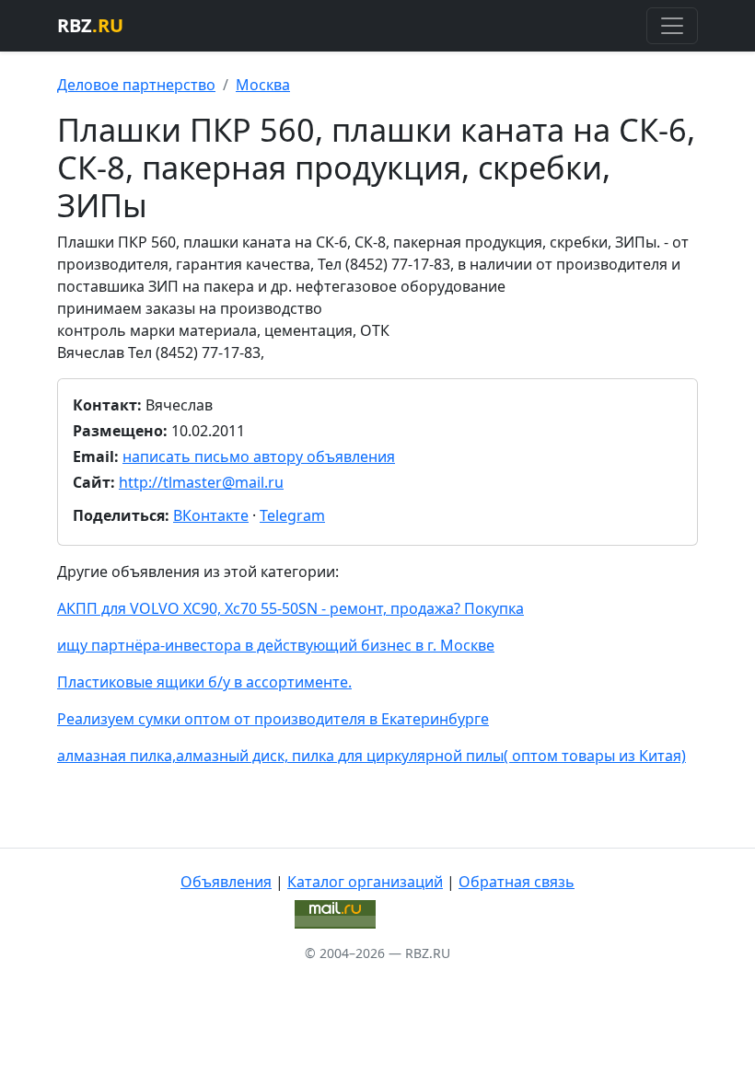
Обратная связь (517, 882)
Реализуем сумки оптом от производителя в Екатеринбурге (273, 719)
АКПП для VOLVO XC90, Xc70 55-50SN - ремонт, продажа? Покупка (290, 608)
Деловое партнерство (136, 85)
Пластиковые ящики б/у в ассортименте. (204, 682)
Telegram (292, 515)
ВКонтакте (211, 515)
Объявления (226, 882)
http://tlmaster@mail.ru (201, 482)
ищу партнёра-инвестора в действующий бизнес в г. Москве (275, 645)
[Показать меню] (672, 25)
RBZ (90, 25)
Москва (263, 85)
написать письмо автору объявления (258, 456)
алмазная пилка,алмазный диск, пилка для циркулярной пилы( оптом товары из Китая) (371, 755)
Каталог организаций (365, 882)
